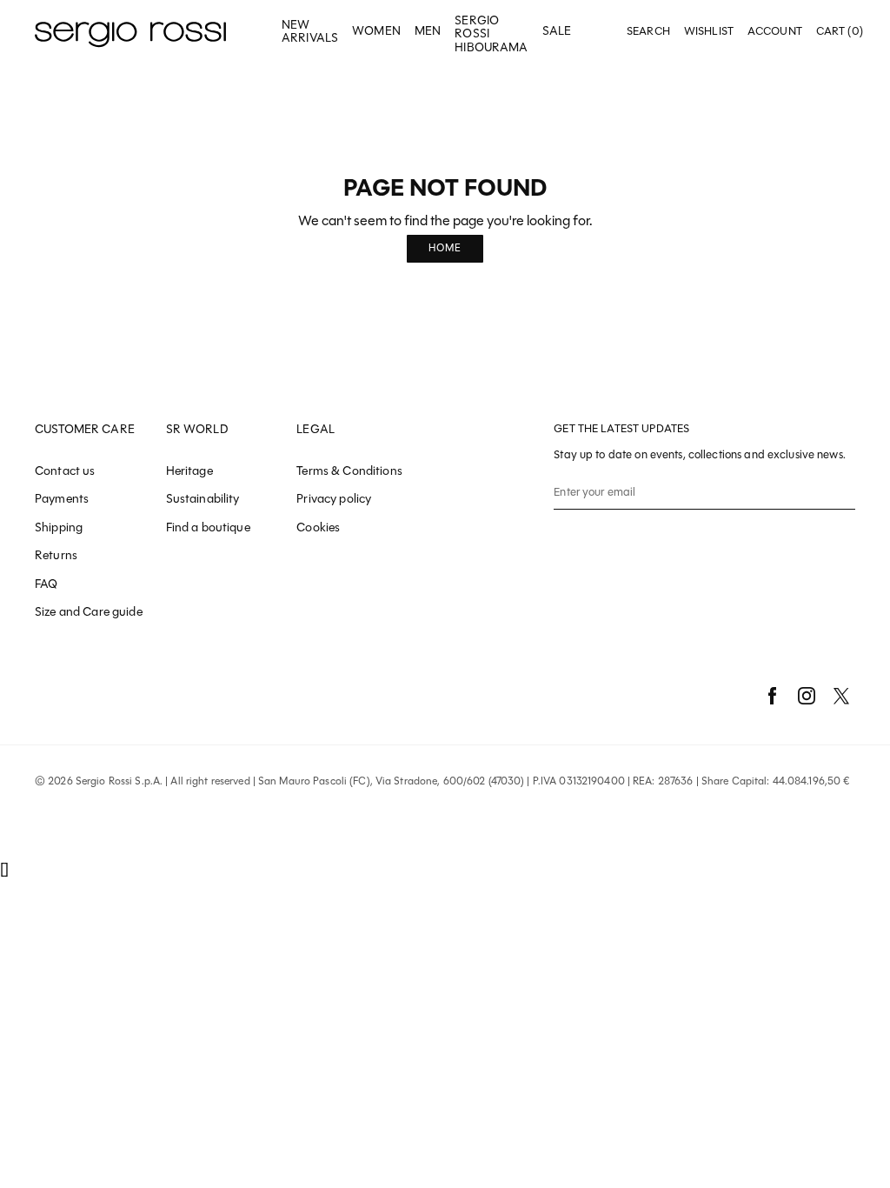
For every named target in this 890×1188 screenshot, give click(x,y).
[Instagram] (806, 696)
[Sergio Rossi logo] (130, 32)
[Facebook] (772, 696)
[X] (841, 696)
